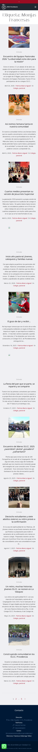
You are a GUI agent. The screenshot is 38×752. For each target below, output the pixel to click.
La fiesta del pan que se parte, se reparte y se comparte (19, 385)
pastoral (22, 88)
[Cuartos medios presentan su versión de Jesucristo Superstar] (19, 172)
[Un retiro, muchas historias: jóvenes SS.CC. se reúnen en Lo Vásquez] (19, 567)
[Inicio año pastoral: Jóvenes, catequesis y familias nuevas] (19, 237)
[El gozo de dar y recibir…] (19, 302)
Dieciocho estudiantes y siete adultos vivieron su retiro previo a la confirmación (19, 519)
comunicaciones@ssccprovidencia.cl (20, 733)
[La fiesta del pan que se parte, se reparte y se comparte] (19, 364)
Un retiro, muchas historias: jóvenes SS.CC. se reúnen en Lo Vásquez (19, 589)
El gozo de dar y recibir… (19, 321)
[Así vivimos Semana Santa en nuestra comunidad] (19, 104)
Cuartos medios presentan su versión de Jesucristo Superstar (19, 192)
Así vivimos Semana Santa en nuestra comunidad (19, 125)
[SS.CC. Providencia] (10, 7)
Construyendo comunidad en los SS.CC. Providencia (19, 655)
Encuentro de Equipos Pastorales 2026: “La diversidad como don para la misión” (19, 59)
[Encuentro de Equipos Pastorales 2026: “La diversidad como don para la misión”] (19, 37)
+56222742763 (20, 725)
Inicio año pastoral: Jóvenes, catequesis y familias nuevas (19, 257)
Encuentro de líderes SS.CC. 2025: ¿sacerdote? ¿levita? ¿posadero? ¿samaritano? (19, 449)
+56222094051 (20, 728)
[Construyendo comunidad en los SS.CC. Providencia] (19, 634)
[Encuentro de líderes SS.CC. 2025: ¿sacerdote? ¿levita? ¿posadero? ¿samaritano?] (19, 427)
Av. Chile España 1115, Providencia (20, 720)
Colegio (15, 88)
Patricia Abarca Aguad (23, 86)
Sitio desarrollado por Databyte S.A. (19, 745)
